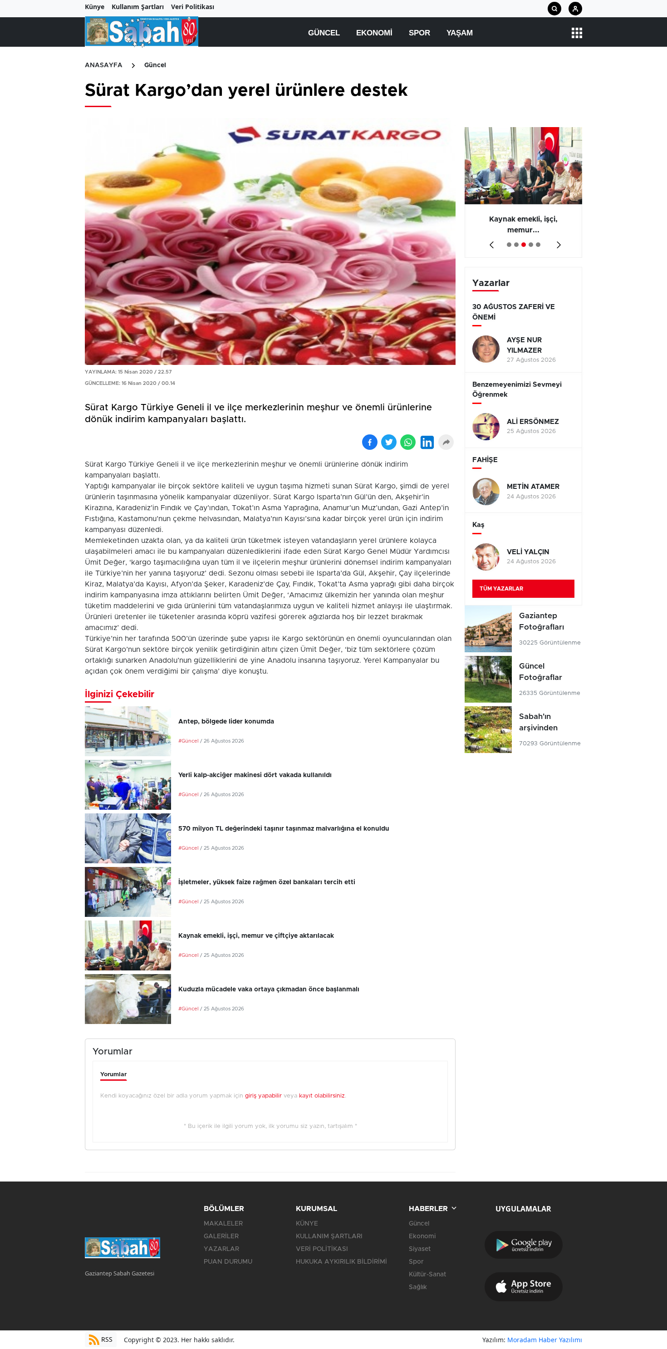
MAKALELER (223, 1224)
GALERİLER (221, 1236)
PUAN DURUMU (228, 1262)
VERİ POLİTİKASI (322, 1249)
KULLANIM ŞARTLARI (329, 1236)
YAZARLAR (221, 1249)
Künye (94, 6)
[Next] (557, 241)
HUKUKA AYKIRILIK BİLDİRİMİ (341, 1262)
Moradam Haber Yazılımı (544, 1339)
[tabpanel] (523, 192)
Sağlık (418, 1287)
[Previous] (489, 241)
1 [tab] (509, 244)
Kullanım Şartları (138, 6)
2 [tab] (516, 244)
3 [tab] (523, 244)
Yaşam (459, 33)
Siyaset (420, 1249)
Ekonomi (374, 33)
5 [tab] (538, 244)
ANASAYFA (104, 65)
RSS (106, 1339)
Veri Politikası (192, 6)
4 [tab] (531, 244)
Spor (419, 33)
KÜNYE (307, 1224)
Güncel (324, 33)
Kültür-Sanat (427, 1274)
